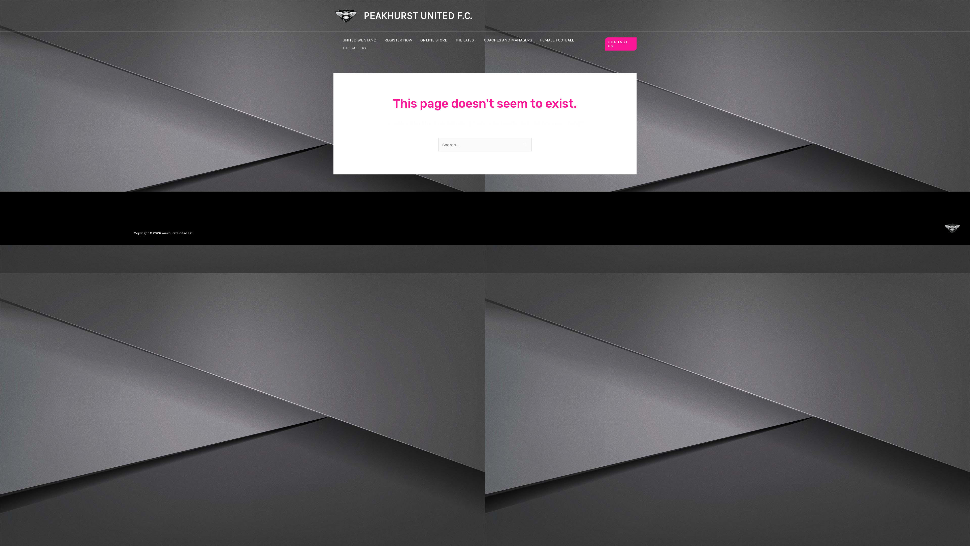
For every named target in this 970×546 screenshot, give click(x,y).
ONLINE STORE (433, 40)
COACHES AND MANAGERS (508, 40)
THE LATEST (465, 40)
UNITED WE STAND (359, 40)
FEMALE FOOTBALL (557, 40)
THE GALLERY (355, 48)
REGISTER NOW (398, 40)
